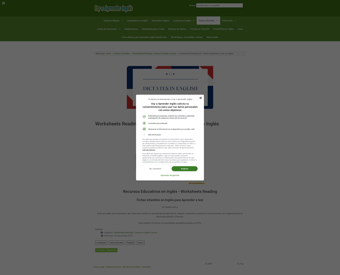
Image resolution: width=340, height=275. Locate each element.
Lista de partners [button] (148, 150)
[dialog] (170, 138)
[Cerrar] (200, 98)
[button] (170, 135)
